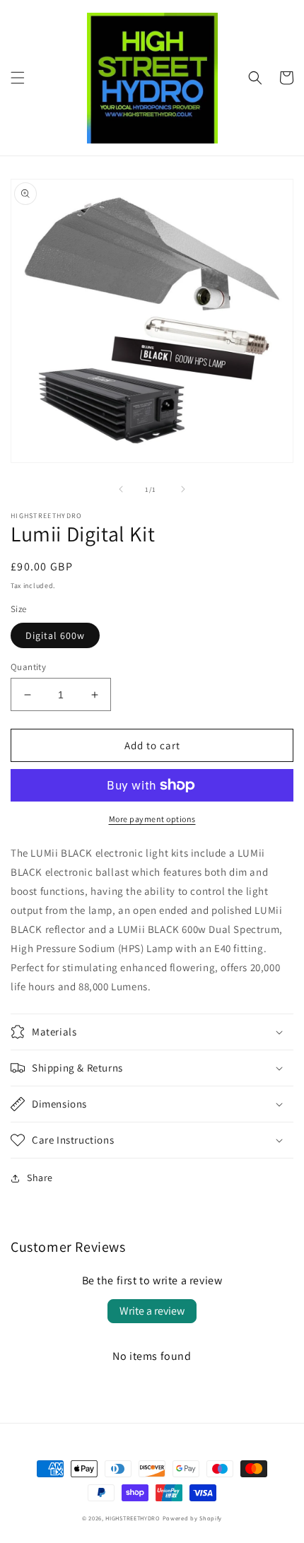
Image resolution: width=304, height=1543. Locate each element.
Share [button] (40, 1177)
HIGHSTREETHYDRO (132, 1518)
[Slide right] (183, 489)
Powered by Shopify (193, 1518)
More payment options (152, 819)
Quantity (28, 667)
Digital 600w (55, 635)
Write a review (152, 1310)
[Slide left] (120, 489)
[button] (17, 77)
